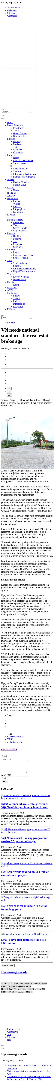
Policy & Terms (14, 1029)
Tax (15, 147)
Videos (16, 204)
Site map (11, 13)
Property (11, 155)
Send (4, 781)
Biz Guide (12, 193)
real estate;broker (15, 736)
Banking (17, 141)
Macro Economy (15, 125)
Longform (18, 212)
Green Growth (20, 133)
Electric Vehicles (21, 182)
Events (10, 187)
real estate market (15, 742)
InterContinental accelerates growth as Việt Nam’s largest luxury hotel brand (24, 805)
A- (9, 388)
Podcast (17, 206)
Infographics (19, 209)
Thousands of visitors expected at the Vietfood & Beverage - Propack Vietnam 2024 (29, 1077)
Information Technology (24, 174)
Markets (17, 144)
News (16, 190)
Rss (9, 1040)
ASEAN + (12, 195)
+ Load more (7, 965)
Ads (9, 1034)
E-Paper (11, 214)
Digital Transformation (24, 176)
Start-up (17, 171)
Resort (16, 157)
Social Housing (20, 163)
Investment (18, 128)
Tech (9, 166)
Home (10, 122)
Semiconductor (20, 168)
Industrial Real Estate (23, 160)
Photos (16, 201)
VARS (10, 739)
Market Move (19, 185)
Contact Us (12, 1031)
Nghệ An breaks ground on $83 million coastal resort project (25, 873)
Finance (11, 138)
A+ (9, 395)
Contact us (12, 15)
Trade (16, 130)
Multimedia (12, 198)
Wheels (10, 179)
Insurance (17, 149)
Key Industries (20, 136)
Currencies (18, 152)
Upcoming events (14, 972)
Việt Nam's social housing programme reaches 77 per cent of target (24, 839)
